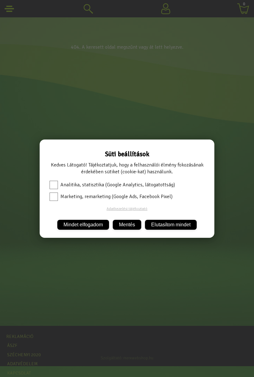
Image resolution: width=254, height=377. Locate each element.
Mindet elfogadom (83, 224)
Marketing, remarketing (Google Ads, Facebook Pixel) (116, 196)
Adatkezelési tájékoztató (127, 208)
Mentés (127, 224)
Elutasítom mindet (170, 224)
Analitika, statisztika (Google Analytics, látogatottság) (117, 185)
